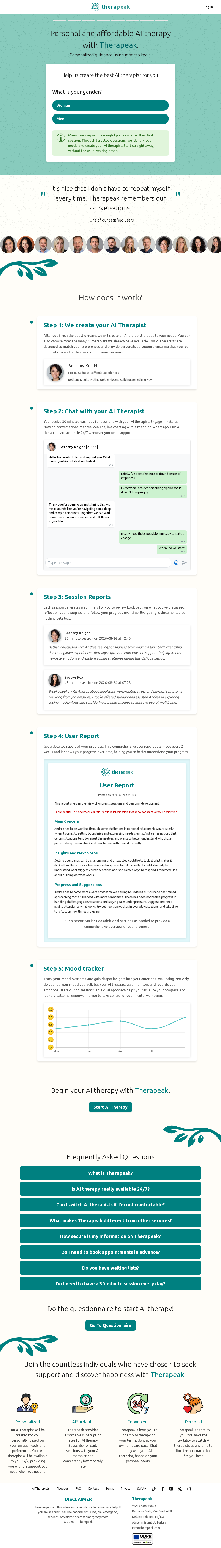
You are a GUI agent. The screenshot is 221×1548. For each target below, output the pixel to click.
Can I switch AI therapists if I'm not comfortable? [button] (110, 1204)
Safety (141, 1488)
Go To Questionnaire (110, 1325)
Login (208, 7)
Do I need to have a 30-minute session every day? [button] (111, 1283)
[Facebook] (162, 1489)
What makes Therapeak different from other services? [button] (110, 1220)
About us (63, 1488)
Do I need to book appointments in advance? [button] (110, 1252)
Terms (110, 1488)
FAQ (78, 1488)
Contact (93, 1488)
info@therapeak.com (146, 1528)
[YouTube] (171, 1489)
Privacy (125, 1488)
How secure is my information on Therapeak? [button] (110, 1236)
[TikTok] (153, 1489)
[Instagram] (188, 1489)
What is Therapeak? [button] (110, 1173)
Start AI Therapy (110, 1107)
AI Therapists (41, 1488)
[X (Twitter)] (179, 1489)
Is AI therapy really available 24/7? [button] (110, 1189)
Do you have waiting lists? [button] (110, 1267)
